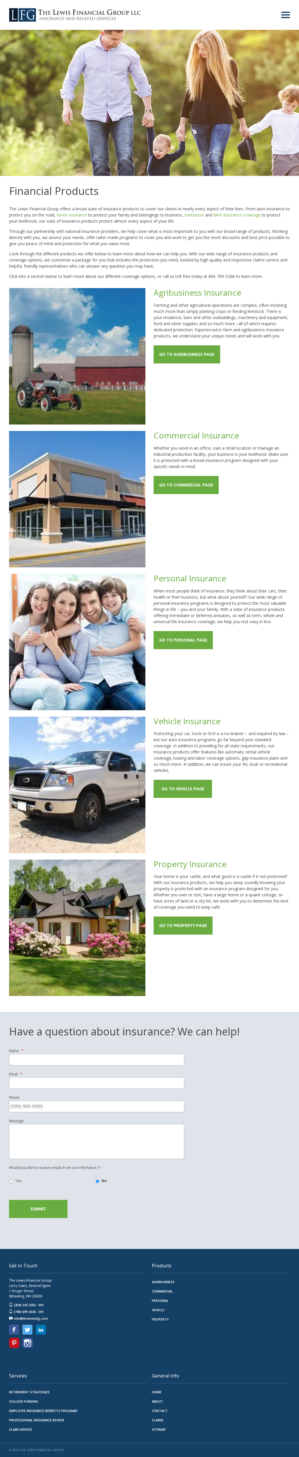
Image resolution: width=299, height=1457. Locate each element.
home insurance (72, 215)
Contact (160, 1411)
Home (156, 1392)
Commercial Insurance (196, 435)
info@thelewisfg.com (31, 1318)
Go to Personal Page (183, 640)
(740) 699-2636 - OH (29, 1311)
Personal (160, 1300)
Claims (158, 1420)
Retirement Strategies (29, 1392)
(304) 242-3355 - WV (29, 1305)
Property (160, 1319)
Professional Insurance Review (36, 1420)
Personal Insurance (190, 578)
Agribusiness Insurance (197, 292)
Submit (38, 1209)
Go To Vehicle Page (182, 788)
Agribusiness (163, 1282)
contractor (194, 215)
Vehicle (158, 1310)
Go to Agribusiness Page (187, 354)
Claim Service (20, 1429)
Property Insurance (190, 863)
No (104, 1180)
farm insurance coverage (236, 215)
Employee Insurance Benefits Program (43, 1411)
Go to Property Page (183, 925)
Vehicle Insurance (187, 721)
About (157, 1401)
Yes (18, 1180)
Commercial (162, 1291)
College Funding (23, 1401)
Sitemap (159, 1429)
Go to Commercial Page (186, 485)
